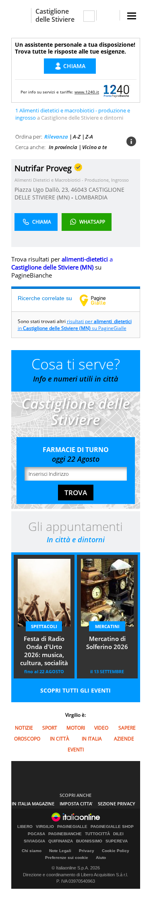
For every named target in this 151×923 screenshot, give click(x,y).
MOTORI (75, 727)
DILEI (118, 834)
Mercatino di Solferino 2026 (107, 643)
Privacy (86, 850)
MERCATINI (107, 626)
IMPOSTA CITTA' (76, 804)
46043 (79, 189)
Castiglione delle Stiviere (54, 15)
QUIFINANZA (60, 841)
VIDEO (101, 727)
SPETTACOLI (44, 626)
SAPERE (127, 727)
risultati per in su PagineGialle (75, 325)
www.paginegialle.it (99, 300)
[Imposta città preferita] (21, 15)
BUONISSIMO (89, 841)
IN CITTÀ (59, 738)
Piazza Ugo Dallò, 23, (42, 189)
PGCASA (36, 834)
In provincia (63, 147)
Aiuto (101, 857)
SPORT (49, 727)
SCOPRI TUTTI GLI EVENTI (75, 690)
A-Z (77, 136)
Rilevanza (56, 136)
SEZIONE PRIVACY (116, 804)
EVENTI (76, 749)
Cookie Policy (115, 850)
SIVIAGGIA (34, 841)
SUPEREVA (116, 841)
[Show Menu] (131, 16)
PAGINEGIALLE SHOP (112, 827)
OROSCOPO (27, 738)
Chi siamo (31, 850)
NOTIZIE (24, 727)
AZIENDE (124, 738)
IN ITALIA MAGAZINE (33, 804)
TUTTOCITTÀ (97, 834)
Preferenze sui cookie (66, 857)
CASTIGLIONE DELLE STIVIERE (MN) (69, 193)
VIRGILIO (45, 827)
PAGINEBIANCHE (65, 834)
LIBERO (25, 827)
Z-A (89, 136)
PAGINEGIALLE (72, 827)
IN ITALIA (92, 738)
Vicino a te (94, 147)
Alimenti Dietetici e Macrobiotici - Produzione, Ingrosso (71, 180)
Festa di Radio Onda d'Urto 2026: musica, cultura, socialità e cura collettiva (44, 651)
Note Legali (60, 850)
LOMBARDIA (91, 197)
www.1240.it (86, 92)
